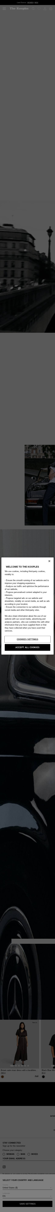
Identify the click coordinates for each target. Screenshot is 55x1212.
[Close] (49, 561)
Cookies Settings (27, 639)
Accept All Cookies (27, 647)
